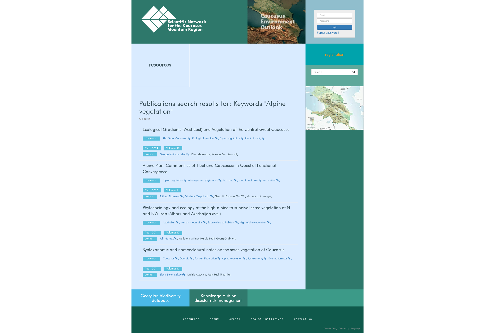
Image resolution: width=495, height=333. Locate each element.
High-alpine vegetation (253, 222)
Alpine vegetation (230, 138)
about (214, 319)
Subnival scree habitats (221, 222)
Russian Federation (206, 258)
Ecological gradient (203, 138)
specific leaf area (249, 180)
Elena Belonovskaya (171, 274)
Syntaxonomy (256, 258)
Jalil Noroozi (167, 238)
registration (334, 54)
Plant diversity (253, 138)
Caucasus (169, 258)
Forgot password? (328, 32)
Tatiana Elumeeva (170, 196)
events (234, 319)
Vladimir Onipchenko (197, 196)
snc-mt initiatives (267, 319)
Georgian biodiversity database (161, 298)
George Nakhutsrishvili (173, 154)
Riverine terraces (278, 258)
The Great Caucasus (175, 138)
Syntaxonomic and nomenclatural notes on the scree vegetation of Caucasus (213, 249)
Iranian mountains (192, 222)
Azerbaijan (169, 222)
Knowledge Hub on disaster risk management (218, 298)
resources (160, 64)
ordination (269, 180)
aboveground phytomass (203, 180)
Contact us (303, 319)
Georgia (185, 258)
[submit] (354, 72)
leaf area (228, 180)
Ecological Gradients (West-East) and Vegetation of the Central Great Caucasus (216, 129)
